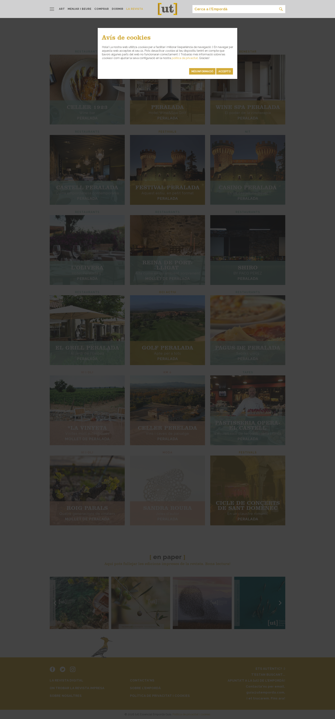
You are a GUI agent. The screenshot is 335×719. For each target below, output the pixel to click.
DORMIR (117, 8)
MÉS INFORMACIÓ (202, 71)
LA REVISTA (134, 8)
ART (62, 8)
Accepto (224, 71)
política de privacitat (185, 58)
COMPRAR (101, 8)
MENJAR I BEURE (79, 8)
